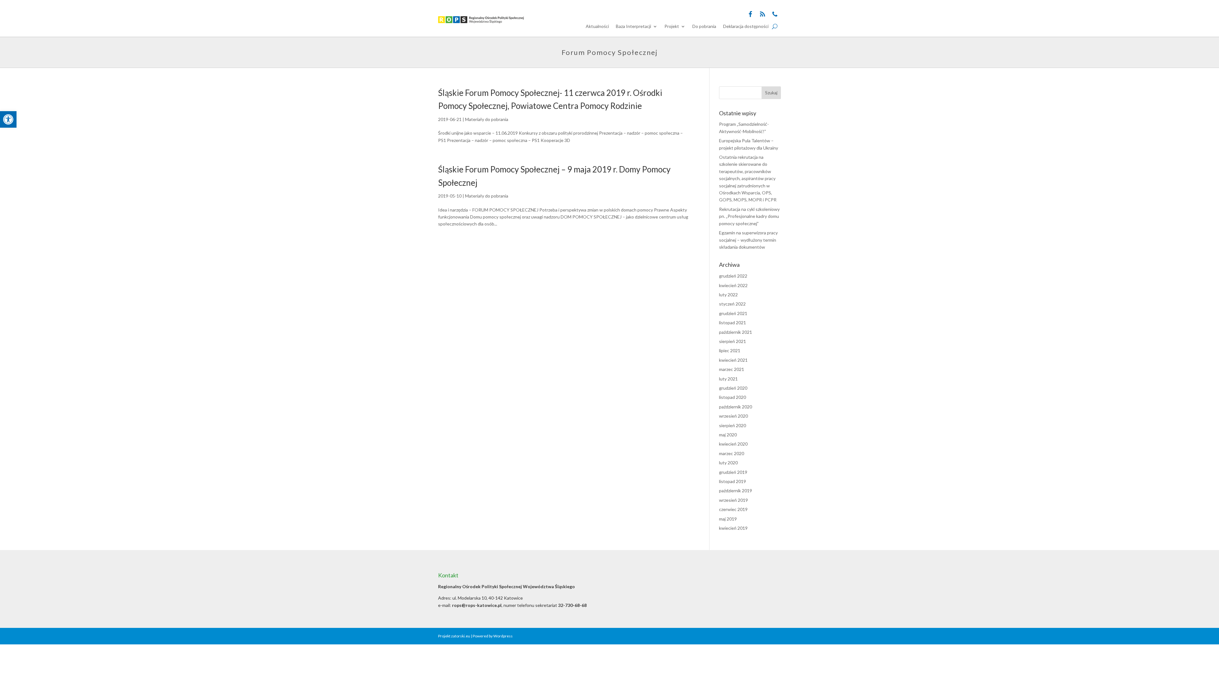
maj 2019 (728, 518)
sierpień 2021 (732, 341)
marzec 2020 (731, 453)
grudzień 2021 (733, 313)
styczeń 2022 (732, 303)
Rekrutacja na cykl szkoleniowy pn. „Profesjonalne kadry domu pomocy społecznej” (749, 216)
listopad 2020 (732, 397)
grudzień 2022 (733, 276)
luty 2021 (728, 378)
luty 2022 (728, 294)
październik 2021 (735, 332)
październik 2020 (735, 406)
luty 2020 (728, 462)
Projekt (671, 26)
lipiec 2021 (729, 350)
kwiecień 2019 (733, 528)
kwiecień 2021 (733, 360)
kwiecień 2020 (733, 444)
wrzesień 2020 (733, 416)
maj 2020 (728, 434)
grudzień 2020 (733, 388)
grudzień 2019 (733, 472)
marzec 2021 (731, 369)
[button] (8, 119)
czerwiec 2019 (733, 509)
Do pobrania (704, 26)
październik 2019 (735, 490)
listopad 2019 (732, 481)
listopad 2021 (732, 322)
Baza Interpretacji (633, 26)
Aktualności (597, 26)
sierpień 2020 (732, 425)
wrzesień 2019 (733, 500)
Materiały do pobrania (486, 119)
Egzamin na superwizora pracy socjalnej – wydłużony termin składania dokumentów (748, 240)
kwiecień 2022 (733, 285)
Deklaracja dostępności (746, 26)
